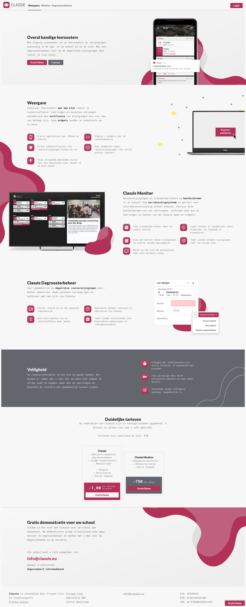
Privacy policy (18, 601)
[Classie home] (14, 5)
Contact (55, 62)
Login (236, 5)
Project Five (74, 593)
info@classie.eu (42, 558)
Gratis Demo (37, 62)
